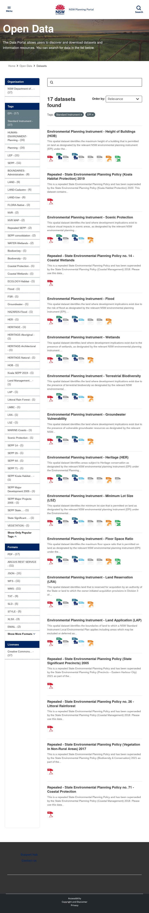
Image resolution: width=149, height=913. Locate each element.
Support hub (29, 854)
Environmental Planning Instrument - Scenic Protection (90, 217)
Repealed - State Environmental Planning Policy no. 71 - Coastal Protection (90, 789)
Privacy (74, 905)
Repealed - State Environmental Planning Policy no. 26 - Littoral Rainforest (90, 703)
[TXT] (82, 236)
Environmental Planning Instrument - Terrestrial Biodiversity (94, 375)
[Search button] (51, 82)
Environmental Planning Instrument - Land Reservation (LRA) (90, 579)
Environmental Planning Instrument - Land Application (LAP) (94, 620)
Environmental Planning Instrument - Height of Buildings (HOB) (91, 133)
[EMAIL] (101, 155)
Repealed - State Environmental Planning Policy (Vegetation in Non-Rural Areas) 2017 (93, 746)
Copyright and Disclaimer (74, 902)
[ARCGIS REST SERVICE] (67, 155)
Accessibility (74, 898)
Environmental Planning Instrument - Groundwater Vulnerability (86, 416)
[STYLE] (82, 155)
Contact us (29, 860)
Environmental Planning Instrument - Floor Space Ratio (90, 538)
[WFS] (75, 155)
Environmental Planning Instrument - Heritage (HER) (87, 457)
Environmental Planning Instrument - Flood (80, 298)
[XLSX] (119, 155)
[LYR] (119, 476)
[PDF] (51, 155)
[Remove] (81, 114)
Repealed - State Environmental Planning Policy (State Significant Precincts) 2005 (89, 660)
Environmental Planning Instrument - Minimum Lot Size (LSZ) (90, 497)
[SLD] (92, 155)
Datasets (42, 66)
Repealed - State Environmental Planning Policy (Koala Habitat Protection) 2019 (89, 176)
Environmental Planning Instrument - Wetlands (83, 337)
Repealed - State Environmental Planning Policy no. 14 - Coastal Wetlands (90, 257)
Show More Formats (20, 633)
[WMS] (59, 155)
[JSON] (110, 155)
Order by (98, 98)
